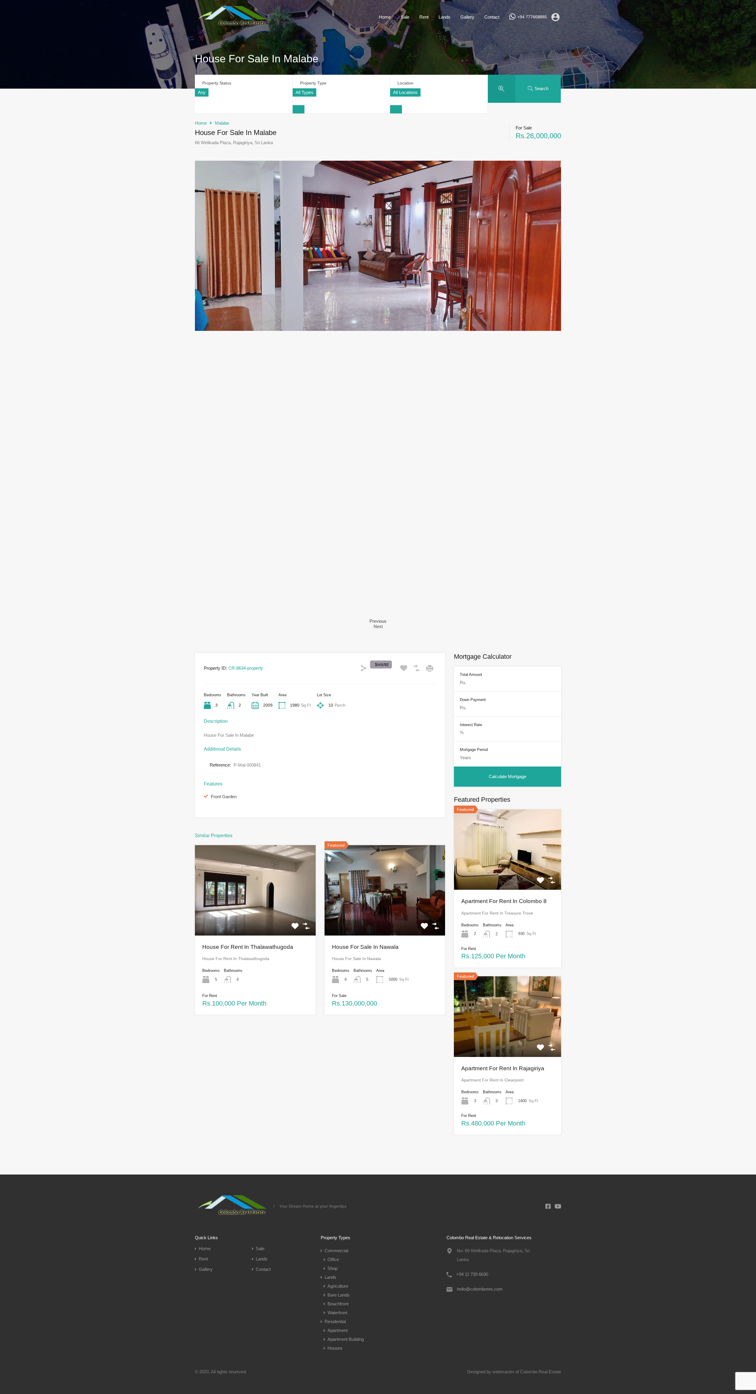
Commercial (336, 1250)
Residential (335, 1321)
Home (385, 16)
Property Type (313, 83)
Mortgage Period (474, 749)
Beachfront (338, 1303)
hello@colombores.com (480, 1288)
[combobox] (201, 92)
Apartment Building (346, 1339)
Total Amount (471, 674)
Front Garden (224, 796)
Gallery (467, 16)
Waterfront (337, 1312)
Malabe (222, 123)
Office (333, 1259)
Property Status (216, 83)
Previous (378, 621)
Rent (423, 16)
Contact (491, 16)
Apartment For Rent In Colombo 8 (504, 901)
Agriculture (338, 1286)
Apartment (338, 1330)
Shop (333, 1268)
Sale (405, 16)
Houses (335, 1348)
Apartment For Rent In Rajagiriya (502, 1068)
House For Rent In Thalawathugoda (247, 947)
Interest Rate (471, 725)
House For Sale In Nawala (365, 947)
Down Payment (473, 699)
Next (378, 626)
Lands (444, 16)
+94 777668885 (532, 16)
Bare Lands (339, 1294)
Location (405, 83)
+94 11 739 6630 (472, 1274)
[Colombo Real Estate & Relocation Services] (232, 25)
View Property (255, 917)
